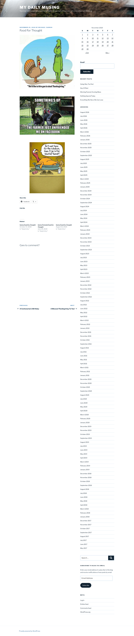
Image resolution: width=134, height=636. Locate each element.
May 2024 (83, 218)
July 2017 (83, 540)
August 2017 (84, 536)
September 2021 (86, 344)
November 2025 (85, 147)
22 (82, 45)
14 (112, 38)
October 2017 (85, 528)
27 (108, 45)
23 (87, 45)
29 (82, 49)
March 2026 (84, 132)
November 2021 (85, 336)
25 (98, 45)
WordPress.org (85, 612)
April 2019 (83, 458)
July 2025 (83, 163)
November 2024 (85, 195)
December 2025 (85, 144)
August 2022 (84, 301)
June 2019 (83, 450)
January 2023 (85, 281)
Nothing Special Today (87, 96)
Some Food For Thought (28, 225)
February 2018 (85, 513)
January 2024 (85, 234)
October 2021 (85, 340)
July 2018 (83, 493)
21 (112, 42)
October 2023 (85, 246)
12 (102, 38)
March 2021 (84, 367)
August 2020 (84, 395)
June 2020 (84, 403)
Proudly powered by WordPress (29, 631)
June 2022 (83, 308)
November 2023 (85, 242)
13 (108, 38)
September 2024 (86, 202)
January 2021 (84, 375)
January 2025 (85, 187)
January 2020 (85, 422)
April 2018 (83, 505)
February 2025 (85, 183)
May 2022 (83, 312)
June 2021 (83, 356)
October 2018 (85, 481)
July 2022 (83, 305)
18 (98, 42)
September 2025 (86, 155)
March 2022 (84, 320)
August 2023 (84, 254)
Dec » (107, 53)
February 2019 (85, 466)
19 (103, 42)
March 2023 (84, 273)
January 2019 (84, 469)
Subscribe (85, 585)
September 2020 (86, 391)
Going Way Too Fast (86, 84)
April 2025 (83, 175)
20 (108, 42)
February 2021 (85, 371)
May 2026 (83, 124)
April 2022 (83, 316)
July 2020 (83, 399)
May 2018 (83, 501)
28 (112, 45)
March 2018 (84, 509)
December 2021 (85, 332)
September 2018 (86, 485)
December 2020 (85, 379)
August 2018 (84, 489)
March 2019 (84, 462)
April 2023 (83, 269)
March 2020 (84, 415)
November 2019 (85, 430)
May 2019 (83, 454)
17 (93, 42)
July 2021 (83, 352)
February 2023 (85, 277)
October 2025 (85, 151)
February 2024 (85, 230)
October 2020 (85, 387)
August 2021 (84, 348)
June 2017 (83, 544)
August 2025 (84, 159)
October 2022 (85, 293)
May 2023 (83, 265)
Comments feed (85, 608)
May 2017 (83, 548)
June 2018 (83, 497)
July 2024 (83, 210)
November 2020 (86, 383)
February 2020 (85, 418)
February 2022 (85, 324)
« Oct (87, 53)
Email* (82, 62)
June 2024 (83, 214)
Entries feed (84, 604)
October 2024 (85, 198)
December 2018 (85, 473)
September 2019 (86, 438)
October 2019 (85, 434)
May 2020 (83, 407)
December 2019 (85, 426)
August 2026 (84, 112)
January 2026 (85, 140)
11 (97, 38)
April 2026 (83, 128)
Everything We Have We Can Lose (91, 100)
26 (103, 45)
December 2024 (85, 191)
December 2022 (85, 285)
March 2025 (84, 179)
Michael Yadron (45, 27)
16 (87, 42)
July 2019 (83, 446)
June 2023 (83, 261)
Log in (82, 600)
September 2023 (86, 250)
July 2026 (83, 116)
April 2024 (83, 222)
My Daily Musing (40, 7)
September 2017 (86, 532)
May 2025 (83, 171)
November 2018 (85, 477)
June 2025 (83, 167)
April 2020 (83, 411)
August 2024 (84, 206)
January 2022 (84, 328)
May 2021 (83, 359)
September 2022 (86, 297)
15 (82, 42)
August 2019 (84, 442)
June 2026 (83, 120)
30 (88, 49)
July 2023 (83, 257)
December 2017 (85, 521)
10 (93, 38)
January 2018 (84, 517)
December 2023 (85, 238)
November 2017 (85, 525)
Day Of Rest (84, 88)
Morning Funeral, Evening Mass (90, 92)
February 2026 (85, 136)
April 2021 (83, 363)
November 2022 (85, 289)
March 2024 (84, 226)
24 (93, 45)
